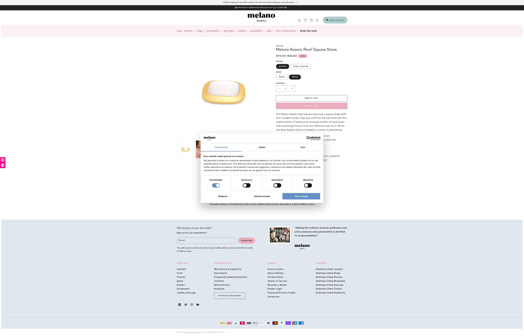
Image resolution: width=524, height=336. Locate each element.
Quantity (280, 83)
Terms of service (277, 281)
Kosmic (181, 285)
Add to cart (311, 98)
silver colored (300, 66)
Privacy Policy (275, 277)
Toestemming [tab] (221, 147)
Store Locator (276, 269)
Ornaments (183, 288)
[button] (317, 20)
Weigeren (222, 196)
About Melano (276, 273)
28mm (295, 77)
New (179, 31)
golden (282, 66)
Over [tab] (303, 147)
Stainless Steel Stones (329, 277)
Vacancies (273, 296)
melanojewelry (192, 332)
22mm (282, 77)
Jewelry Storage (186, 292)
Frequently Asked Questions (230, 277)
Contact (219, 281)
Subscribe (246, 240)
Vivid (179, 273)
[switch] (247, 185)
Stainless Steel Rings (328, 273)
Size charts (220, 273)
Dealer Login (275, 288)
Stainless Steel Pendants (330, 292)
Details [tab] (262, 147)
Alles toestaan (301, 196)
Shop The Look (308, 31)
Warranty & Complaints (227, 269)
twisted (181, 269)
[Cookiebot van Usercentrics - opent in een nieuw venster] (308, 138)
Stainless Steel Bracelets (330, 281)
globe (180, 281)
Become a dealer (277, 285)
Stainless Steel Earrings (329, 285)
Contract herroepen (229, 295)
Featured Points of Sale (281, 292)
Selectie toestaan (262, 196)
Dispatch (219, 288)
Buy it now (312, 105)
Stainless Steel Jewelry (329, 269)
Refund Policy (222, 285)
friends (181, 277)
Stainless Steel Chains (329, 288)
